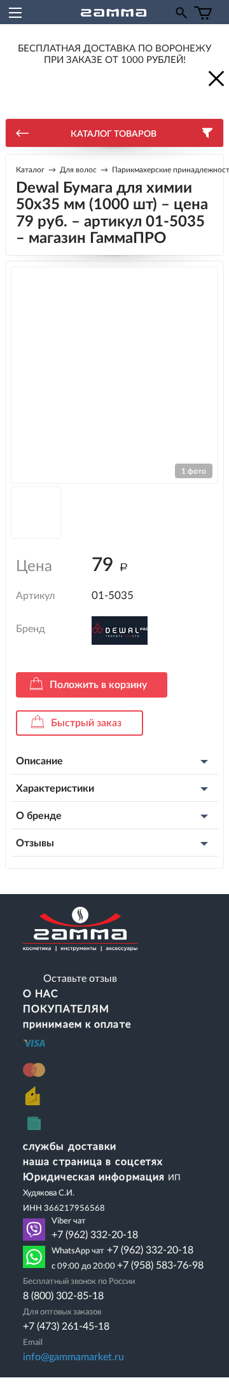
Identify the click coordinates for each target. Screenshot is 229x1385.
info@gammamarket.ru (73, 1357)
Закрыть (215, 77)
